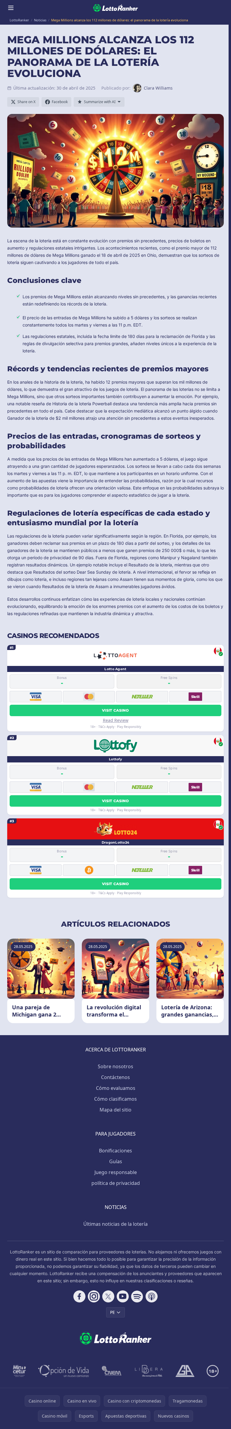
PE (112, 1312)
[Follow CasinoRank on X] (108, 1296)
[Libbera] (149, 1371)
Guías (115, 1161)
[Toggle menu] (11, 8)
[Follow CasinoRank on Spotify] (137, 1296)
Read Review (115, 720)
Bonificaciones (115, 1150)
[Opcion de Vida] (63, 1371)
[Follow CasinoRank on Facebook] (79, 1296)
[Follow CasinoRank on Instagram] (94, 1296)
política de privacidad (115, 1183)
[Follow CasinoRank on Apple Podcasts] (152, 1296)
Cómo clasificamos (115, 1099)
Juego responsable (115, 1172)
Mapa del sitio (115, 1109)
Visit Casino (115, 710)
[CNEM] (112, 1371)
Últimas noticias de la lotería (115, 1224)
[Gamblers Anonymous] (185, 1371)
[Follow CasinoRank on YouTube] (123, 1296)
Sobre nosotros (115, 1066)
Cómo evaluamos (115, 1088)
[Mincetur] (19, 1371)
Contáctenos (115, 1077)
